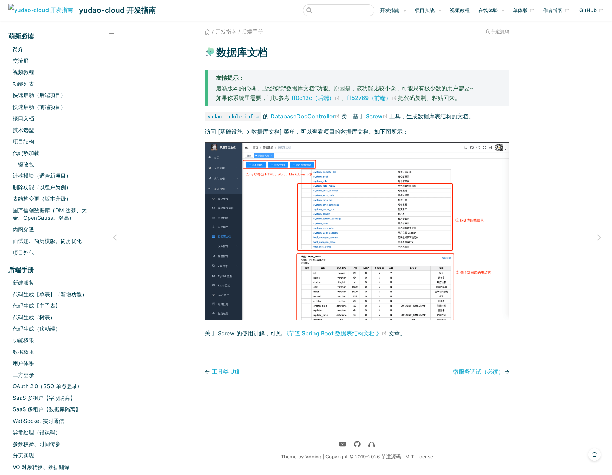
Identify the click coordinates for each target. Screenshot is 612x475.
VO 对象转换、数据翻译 (41, 467)
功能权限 (23, 340)
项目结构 (23, 141)
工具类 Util (225, 371)
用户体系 (23, 363)
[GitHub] (357, 444)
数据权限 (23, 351)
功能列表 (23, 83)
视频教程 (460, 10)
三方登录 (23, 374)
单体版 (523, 10)
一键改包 (23, 164)
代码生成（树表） (34, 317)
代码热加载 (26, 153)
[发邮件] (342, 444)
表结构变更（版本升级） (42, 198)
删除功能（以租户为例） (42, 187)
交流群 (21, 60)
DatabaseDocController (306, 116)
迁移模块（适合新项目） (42, 175)
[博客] (371, 444)
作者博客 (556, 10)
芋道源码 (500, 31)
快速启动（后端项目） (39, 95)
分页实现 (23, 455)
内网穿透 (23, 229)
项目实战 (425, 10)
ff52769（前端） (372, 97)
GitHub (591, 10)
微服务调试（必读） (478, 371)
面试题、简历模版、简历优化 (47, 241)
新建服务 (23, 282)
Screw (377, 116)
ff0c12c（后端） (316, 97)
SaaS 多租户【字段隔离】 (44, 398)
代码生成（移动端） (37, 328)
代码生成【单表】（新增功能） (50, 294)
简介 (18, 49)
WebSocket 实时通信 (38, 421)
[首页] (207, 32)
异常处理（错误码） (37, 432)
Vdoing (313, 456)
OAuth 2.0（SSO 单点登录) (46, 386)
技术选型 (23, 130)
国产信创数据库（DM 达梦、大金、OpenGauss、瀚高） (50, 214)
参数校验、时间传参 (37, 444)
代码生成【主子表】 (37, 305)
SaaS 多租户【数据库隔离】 (47, 409)
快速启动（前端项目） (39, 107)
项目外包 (23, 252)
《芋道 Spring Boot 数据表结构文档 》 (336, 333)
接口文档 (23, 118)
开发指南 (390, 10)
